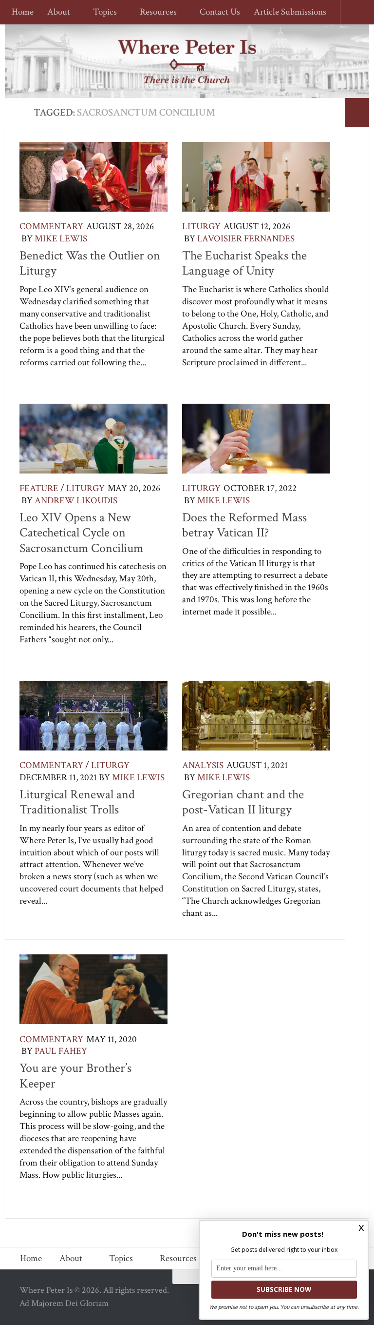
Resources (155, 12)
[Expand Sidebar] (357, 112)
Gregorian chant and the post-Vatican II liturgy (243, 802)
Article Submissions (285, 12)
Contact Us (215, 12)
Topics (103, 12)
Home (23, 12)
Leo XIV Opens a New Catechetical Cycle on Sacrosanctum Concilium (81, 532)
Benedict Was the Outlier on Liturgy (89, 263)
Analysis (203, 765)
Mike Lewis (61, 239)
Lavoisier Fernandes (246, 239)
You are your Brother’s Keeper (75, 1076)
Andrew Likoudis (76, 500)
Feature (38, 488)
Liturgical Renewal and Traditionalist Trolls (77, 802)
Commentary (51, 226)
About (58, 12)
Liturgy (201, 226)
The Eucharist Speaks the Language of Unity (244, 263)
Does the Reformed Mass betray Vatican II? (244, 525)
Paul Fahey (61, 1051)
